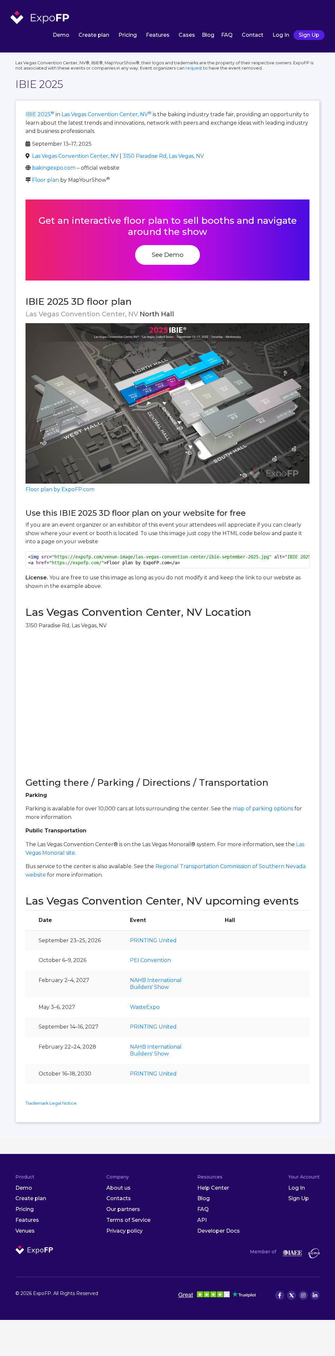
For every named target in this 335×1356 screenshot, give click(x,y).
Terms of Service (128, 1220)
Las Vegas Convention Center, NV (106, 114)
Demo (61, 35)
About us (118, 1188)
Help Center (213, 1188)
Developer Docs (218, 1231)
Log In (281, 35)
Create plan (94, 35)
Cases (187, 35)
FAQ (227, 35)
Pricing (127, 35)
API (202, 1220)
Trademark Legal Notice (51, 1103)
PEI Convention (150, 960)
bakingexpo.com (54, 168)
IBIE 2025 (40, 114)
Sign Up (309, 35)
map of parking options (263, 808)
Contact (252, 35)
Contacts (118, 1198)
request (193, 68)
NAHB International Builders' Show (156, 983)
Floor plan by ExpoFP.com (60, 489)
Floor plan (45, 180)
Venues (25, 1231)
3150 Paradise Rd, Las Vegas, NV (163, 156)
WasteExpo (145, 1007)
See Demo (167, 255)
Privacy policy (124, 1231)
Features (157, 35)
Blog (208, 35)
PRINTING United (153, 940)
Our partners (123, 1209)
